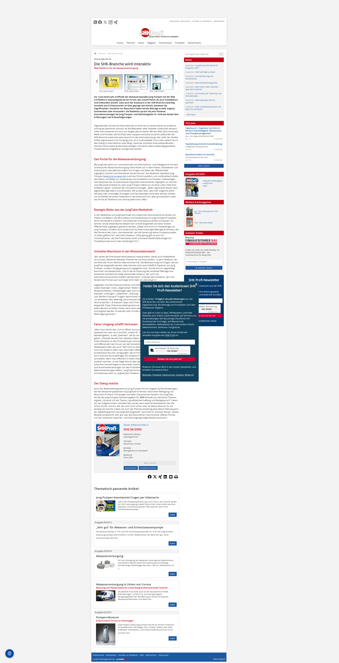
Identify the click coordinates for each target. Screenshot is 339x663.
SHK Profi (170, 335)
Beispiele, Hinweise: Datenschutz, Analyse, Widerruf (168, 374)
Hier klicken (172, 351)
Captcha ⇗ (183, 354)
